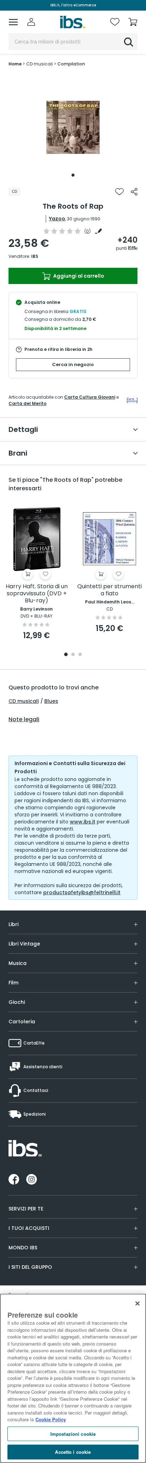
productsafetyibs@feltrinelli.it (81, 892)
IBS (34, 256)
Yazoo (57, 218)
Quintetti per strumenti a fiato (109, 590)
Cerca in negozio (73, 364)
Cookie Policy (50, 1419)
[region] (73, 1378)
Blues (51, 701)
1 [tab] (73, 175)
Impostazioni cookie (73, 1433)
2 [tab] (73, 655)
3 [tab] (80, 655)
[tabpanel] (73, 127)
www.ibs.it (82, 821)
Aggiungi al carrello (78, 275)
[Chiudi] (137, 1303)
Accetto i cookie (73, 1451)
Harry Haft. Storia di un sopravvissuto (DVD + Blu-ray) (37, 594)
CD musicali (24, 701)
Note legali (24, 719)
